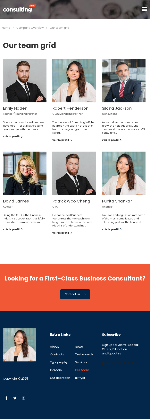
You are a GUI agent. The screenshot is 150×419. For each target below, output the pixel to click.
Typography (58, 362)
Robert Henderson (70, 108)
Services (81, 362)
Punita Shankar (117, 201)
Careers (56, 370)
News (79, 346)
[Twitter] (15, 398)
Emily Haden (15, 108)
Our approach (60, 378)
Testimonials (84, 354)
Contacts (57, 354)
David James (16, 201)
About (54, 346)
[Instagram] (23, 398)
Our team (82, 370)
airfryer (80, 378)
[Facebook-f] (6, 398)
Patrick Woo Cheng (71, 201)
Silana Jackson (117, 108)
